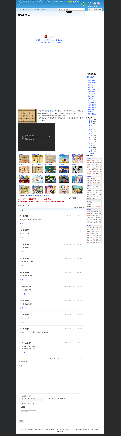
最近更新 (33, 2)
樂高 (97, 219)
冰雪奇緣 (89, 187)
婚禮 (94, 198)
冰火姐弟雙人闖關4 (63, 175)
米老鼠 (88, 164)
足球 (94, 239)
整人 (96, 217)
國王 (91, 242)
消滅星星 (90, 95)
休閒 (90, 151)
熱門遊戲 (40, 2)
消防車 (98, 180)
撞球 (88, 219)
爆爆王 (99, 215)
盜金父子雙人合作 (63, 165)
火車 (88, 180)
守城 (90, 143)
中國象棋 (47, 154)
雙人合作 (97, 203)
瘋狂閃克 (89, 229)
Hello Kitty (90, 198)
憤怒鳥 (88, 211)
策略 (90, 145)
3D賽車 (95, 178)
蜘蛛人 (99, 233)
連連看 (92, 217)
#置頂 (79, 207)
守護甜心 (94, 188)
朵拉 (91, 171)
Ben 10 (88, 169)
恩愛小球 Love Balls (94, 91)
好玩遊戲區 (37, 195)
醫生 (88, 223)
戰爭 (88, 241)
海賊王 (99, 160)
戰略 (100, 239)
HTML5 (92, 153)
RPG (91, 239)
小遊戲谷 (22, 9)
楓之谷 (95, 227)
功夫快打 (47, 175)
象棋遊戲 (49, 111)
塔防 (100, 241)
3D (96, 242)
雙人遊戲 (76, 2)
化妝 (97, 194)
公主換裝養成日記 (49, 185)
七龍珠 (94, 166)
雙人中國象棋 (22, 165)
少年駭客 (93, 169)
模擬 (97, 241)
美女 (88, 192)
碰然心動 (90, 111)
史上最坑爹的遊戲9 (63, 185)
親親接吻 (89, 188)
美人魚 (99, 188)
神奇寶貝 (93, 168)
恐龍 (91, 237)
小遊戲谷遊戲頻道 (39, 429)
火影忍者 (93, 164)
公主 (97, 192)
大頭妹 (94, 187)
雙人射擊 (89, 205)
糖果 (100, 223)
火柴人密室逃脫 (92, 104)
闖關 (100, 237)
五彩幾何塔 (91, 113)
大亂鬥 (99, 231)
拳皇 (88, 235)
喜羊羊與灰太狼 (97, 171)
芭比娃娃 (98, 198)
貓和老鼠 (90, 98)
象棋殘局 (44, 9)
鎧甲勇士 (89, 231)
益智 (90, 122)
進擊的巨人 (96, 173)
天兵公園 (98, 164)
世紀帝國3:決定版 (50, 429)
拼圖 (94, 219)
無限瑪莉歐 (21, 185)
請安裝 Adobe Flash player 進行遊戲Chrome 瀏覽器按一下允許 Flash (49, 41)
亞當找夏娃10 (92, 93)
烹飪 (90, 133)
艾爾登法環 (91, 77)
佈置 (90, 135)
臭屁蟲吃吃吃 (62, 154)
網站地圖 (23, 429)
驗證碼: (23, 407)
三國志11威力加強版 (93, 429)
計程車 (94, 182)
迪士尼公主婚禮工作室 (77, 154)
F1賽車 (98, 182)
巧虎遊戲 (94, 160)
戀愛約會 (89, 190)
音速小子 (98, 169)
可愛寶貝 (98, 190)
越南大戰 (89, 233)
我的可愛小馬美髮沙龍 (77, 175)
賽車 (90, 126)
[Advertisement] (50, 22)
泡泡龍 (92, 213)
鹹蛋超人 (94, 229)
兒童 (88, 171)
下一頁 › (49, 358)
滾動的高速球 (91, 109)
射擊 (90, 147)
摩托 (91, 182)
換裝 (91, 192)
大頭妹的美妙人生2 (37, 175)
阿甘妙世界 (90, 173)
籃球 (97, 239)
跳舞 (100, 194)
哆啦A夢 (92, 162)
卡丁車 (99, 178)
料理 (91, 194)
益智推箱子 (91, 96)
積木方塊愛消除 (92, 107)
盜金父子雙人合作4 (50, 165)
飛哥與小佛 (98, 162)
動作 (90, 120)
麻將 (92, 211)
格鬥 (90, 131)
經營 (90, 129)
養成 (99, 217)
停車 (88, 178)
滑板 (91, 180)
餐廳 (88, 194)
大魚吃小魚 (98, 213)
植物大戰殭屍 (97, 211)
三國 (94, 235)
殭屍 (88, 237)
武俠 (94, 237)
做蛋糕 (99, 196)
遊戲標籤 (62, 2)
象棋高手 (74, 165)
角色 (90, 137)
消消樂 (88, 217)
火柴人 (99, 229)
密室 (90, 149)
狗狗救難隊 (75, 185)
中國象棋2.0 (22, 154)
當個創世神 (90, 215)
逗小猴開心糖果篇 (23, 175)
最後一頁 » (57, 358)
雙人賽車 (92, 203)
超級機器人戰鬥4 (92, 114)
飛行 (90, 139)
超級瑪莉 (89, 166)
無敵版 (99, 227)
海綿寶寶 (89, 160)
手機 (43, 195)
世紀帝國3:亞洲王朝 (61, 429)
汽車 (91, 178)
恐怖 (88, 242)
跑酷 (94, 241)
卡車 (88, 182)
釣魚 (88, 221)
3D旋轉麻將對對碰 (93, 102)
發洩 (97, 235)
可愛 (100, 192)
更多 (99, 242)
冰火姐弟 (94, 205)
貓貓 (98, 205)
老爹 (94, 242)
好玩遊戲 (55, 2)
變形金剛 (94, 231)
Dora (88, 162)
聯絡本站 (29, 429)
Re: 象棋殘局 (24, 216)
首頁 (20, 2)
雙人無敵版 (90, 206)
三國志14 (70, 429)
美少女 (95, 196)
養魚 (91, 219)
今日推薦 (47, 2)
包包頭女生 (90, 196)
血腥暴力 (94, 233)
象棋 (47, 195)
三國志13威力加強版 (80, 429)
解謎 (91, 221)
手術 (91, 223)
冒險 (90, 128)
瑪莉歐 (88, 168)
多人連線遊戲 (96, 206)
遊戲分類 (29, 9)
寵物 (94, 194)
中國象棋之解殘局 (36, 165)
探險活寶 (98, 168)
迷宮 (100, 221)
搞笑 (97, 221)
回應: (21, 366)
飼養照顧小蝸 (35, 185)
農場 (97, 223)
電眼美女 (98, 187)
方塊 (94, 223)
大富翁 (88, 213)
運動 (90, 141)
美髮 (94, 192)
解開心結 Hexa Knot (94, 89)
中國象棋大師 (35, 154)
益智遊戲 (36, 9)
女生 (90, 124)
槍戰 (91, 235)
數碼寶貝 (98, 166)
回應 (21, 223)
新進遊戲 (26, 2)
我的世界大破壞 (92, 105)
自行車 (94, 180)
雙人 (88, 203)
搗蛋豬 (95, 215)
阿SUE (94, 190)
